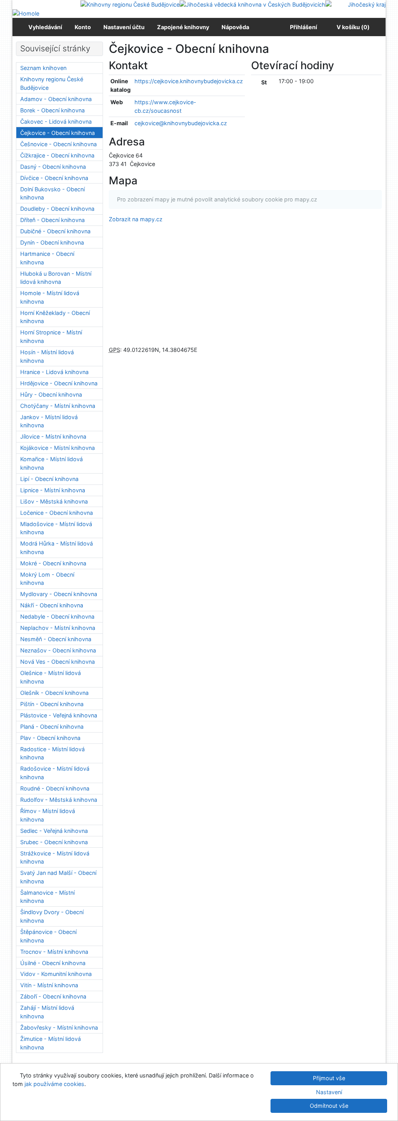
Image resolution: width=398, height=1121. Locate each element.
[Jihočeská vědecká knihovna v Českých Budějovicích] (252, 4)
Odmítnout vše (329, 1105)
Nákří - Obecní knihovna (51, 605)
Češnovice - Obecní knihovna (58, 144)
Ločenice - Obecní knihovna (56, 512)
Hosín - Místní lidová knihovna (47, 356)
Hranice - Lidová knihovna (54, 372)
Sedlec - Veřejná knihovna (54, 830)
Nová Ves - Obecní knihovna (57, 661)
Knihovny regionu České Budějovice (51, 83)
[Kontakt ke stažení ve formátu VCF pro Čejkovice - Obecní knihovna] (157, 65)
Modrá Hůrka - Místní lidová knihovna (56, 547)
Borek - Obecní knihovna (52, 110)
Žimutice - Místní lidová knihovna (50, 1043)
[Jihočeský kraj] (355, 4)
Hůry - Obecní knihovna (51, 394)
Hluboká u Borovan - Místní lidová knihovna (55, 277)
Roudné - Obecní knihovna (54, 788)
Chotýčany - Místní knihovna (57, 405)
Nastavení (329, 1092)
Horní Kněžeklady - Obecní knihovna (55, 317)
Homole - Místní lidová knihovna (49, 297)
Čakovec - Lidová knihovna (56, 121)
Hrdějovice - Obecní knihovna (59, 383)
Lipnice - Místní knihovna (52, 490)
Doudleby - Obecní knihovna (57, 208)
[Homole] (25, 13)
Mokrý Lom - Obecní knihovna (47, 578)
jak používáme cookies (54, 1084)
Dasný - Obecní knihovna (53, 166)
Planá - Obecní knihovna (52, 726)
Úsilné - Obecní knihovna (53, 963)
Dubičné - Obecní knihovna (55, 231)
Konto (83, 27)
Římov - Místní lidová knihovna (47, 815)
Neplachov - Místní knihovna (57, 627)
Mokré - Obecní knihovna (53, 563)
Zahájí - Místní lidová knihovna (47, 1012)
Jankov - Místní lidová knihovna (49, 421)
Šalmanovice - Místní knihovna (47, 896)
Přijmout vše (329, 1078)
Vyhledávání (45, 27)
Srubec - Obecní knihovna (54, 842)
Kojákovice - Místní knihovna (57, 447)
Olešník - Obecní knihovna (54, 692)
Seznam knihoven (43, 68)
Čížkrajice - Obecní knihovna (57, 155)
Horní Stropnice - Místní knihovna (51, 336)
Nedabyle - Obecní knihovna (57, 616)
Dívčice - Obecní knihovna (54, 178)
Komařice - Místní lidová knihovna (51, 463)
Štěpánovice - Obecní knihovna (48, 936)
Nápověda (235, 27)
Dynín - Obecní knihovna (52, 242)
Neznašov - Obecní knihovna (58, 650)
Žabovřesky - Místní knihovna (59, 1027)
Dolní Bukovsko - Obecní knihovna (52, 193)
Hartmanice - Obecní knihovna (47, 258)
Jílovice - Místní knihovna (53, 436)
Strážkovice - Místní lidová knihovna (54, 857)
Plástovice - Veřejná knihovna (58, 715)
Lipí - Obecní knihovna (49, 479)
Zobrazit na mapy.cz (135, 219)
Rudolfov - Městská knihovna (58, 799)
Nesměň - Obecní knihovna (55, 639)
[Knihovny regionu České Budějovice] (130, 4)
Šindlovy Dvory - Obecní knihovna (52, 916)
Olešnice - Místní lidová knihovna (50, 677)
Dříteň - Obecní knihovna (52, 220)
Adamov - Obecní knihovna (56, 99)
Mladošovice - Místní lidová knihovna (56, 528)
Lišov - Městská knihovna (54, 501)
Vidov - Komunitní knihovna (56, 974)
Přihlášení (302, 27)
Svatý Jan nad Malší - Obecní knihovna (58, 877)
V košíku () (353, 27)
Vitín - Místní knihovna (49, 985)
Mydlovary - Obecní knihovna (58, 594)
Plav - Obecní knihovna (50, 738)
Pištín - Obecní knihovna (52, 704)
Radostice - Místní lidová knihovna (52, 753)
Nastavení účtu (124, 27)
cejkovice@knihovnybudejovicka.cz (180, 123)
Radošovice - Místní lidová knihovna (54, 772)
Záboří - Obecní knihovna (53, 996)
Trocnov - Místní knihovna (54, 951)
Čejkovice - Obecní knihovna (57, 132)
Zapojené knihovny (183, 27)
